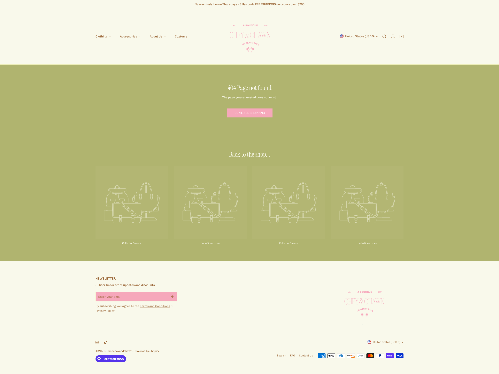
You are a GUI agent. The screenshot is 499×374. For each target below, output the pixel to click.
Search (281, 355)
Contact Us (306, 355)
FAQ (292, 355)
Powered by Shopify (146, 351)
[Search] (384, 36)
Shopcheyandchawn (119, 351)
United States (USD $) (359, 36)
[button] (401, 36)
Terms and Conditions (155, 306)
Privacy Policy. (105, 311)
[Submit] (172, 296)
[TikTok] (105, 342)
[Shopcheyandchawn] (249, 36)
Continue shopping (249, 113)
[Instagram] (97, 342)
